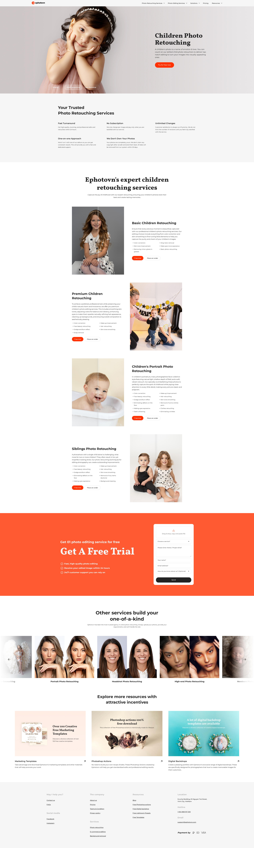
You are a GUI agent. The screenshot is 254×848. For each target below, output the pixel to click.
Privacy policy (95, 813)
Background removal (98, 836)
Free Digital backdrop (141, 809)
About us (93, 800)
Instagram (50, 823)
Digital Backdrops (177, 761)
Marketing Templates (26, 761)
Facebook (50, 819)
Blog (134, 800)
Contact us (51, 800)
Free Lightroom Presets (142, 813)
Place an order (152, 258)
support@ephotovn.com (187, 822)
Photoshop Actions (101, 761)
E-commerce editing (98, 832)
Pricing (205, 3)
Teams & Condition (97, 809)
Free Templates (138, 817)
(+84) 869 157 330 (184, 812)
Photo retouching (96, 827)
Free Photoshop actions (142, 805)
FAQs (49, 805)
